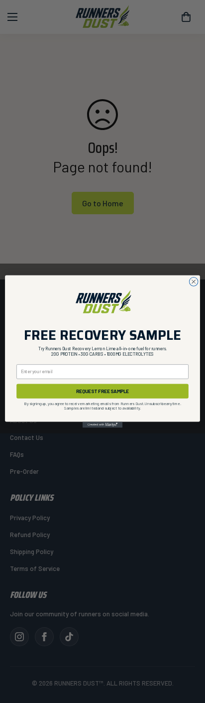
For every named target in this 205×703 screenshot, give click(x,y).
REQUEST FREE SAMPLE (102, 391)
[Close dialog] (193, 281)
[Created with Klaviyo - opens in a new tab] (102, 424)
